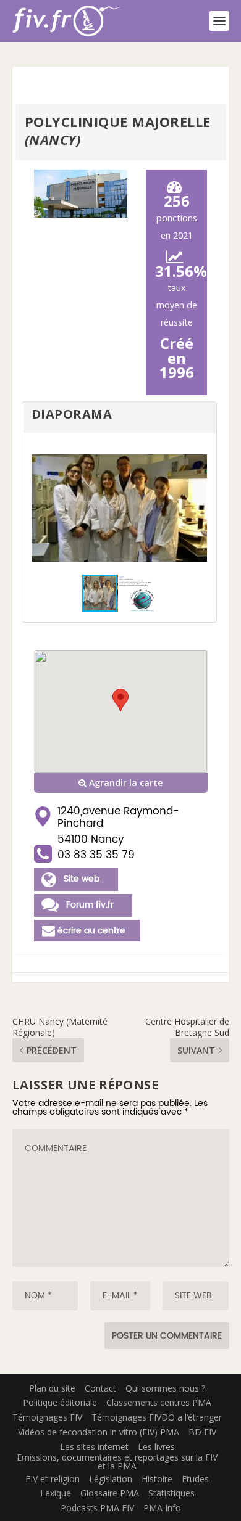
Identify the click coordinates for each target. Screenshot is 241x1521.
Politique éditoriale (60, 1402)
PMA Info (162, 1508)
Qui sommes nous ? (165, 1388)
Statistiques (171, 1493)
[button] (196, 508)
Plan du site (52, 1388)
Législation (110, 1479)
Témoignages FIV (47, 1417)
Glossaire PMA (109, 1493)
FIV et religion (52, 1479)
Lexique (55, 1493)
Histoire (157, 1479)
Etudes (195, 1479)
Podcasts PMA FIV (97, 1508)
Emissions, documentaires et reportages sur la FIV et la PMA (117, 1461)
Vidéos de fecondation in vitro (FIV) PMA (98, 1432)
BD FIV (202, 1432)
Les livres (156, 1447)
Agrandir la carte (125, 783)
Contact (100, 1388)
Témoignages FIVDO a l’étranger (156, 1417)
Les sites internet (94, 1447)
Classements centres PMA (158, 1402)
